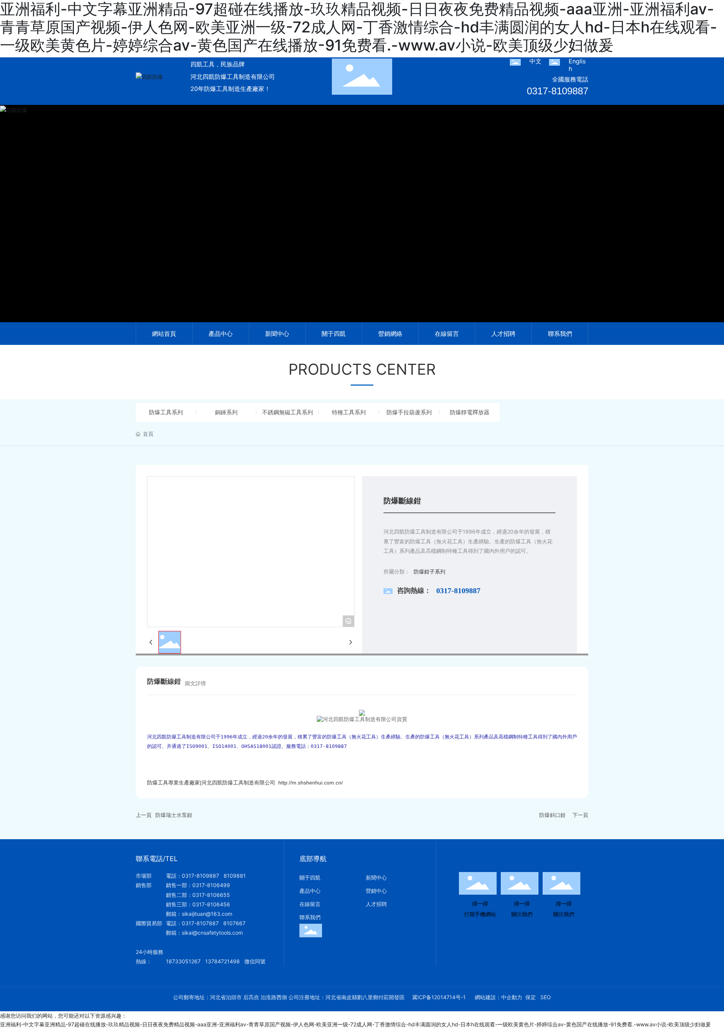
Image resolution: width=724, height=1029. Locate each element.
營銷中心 (376, 890)
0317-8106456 (211, 904)
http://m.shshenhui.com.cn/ (310, 783)
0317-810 (194, 923)
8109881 (235, 875)
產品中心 (310, 890)
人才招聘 (376, 904)
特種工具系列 (349, 412)
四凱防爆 (362, 223)
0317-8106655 (211, 895)
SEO (545, 997)
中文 (535, 61)
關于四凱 (310, 877)
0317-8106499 (211, 885)
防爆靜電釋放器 (469, 412)
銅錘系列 (226, 412)
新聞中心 (376, 877)
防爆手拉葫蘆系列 (409, 412)
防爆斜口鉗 (552, 815)
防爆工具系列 (166, 412)
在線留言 (310, 904)
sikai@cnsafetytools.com (212, 932)
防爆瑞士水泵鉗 (173, 815)
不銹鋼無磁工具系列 (287, 412)
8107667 (234, 923)
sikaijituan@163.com (207, 914)
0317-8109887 (557, 91)
